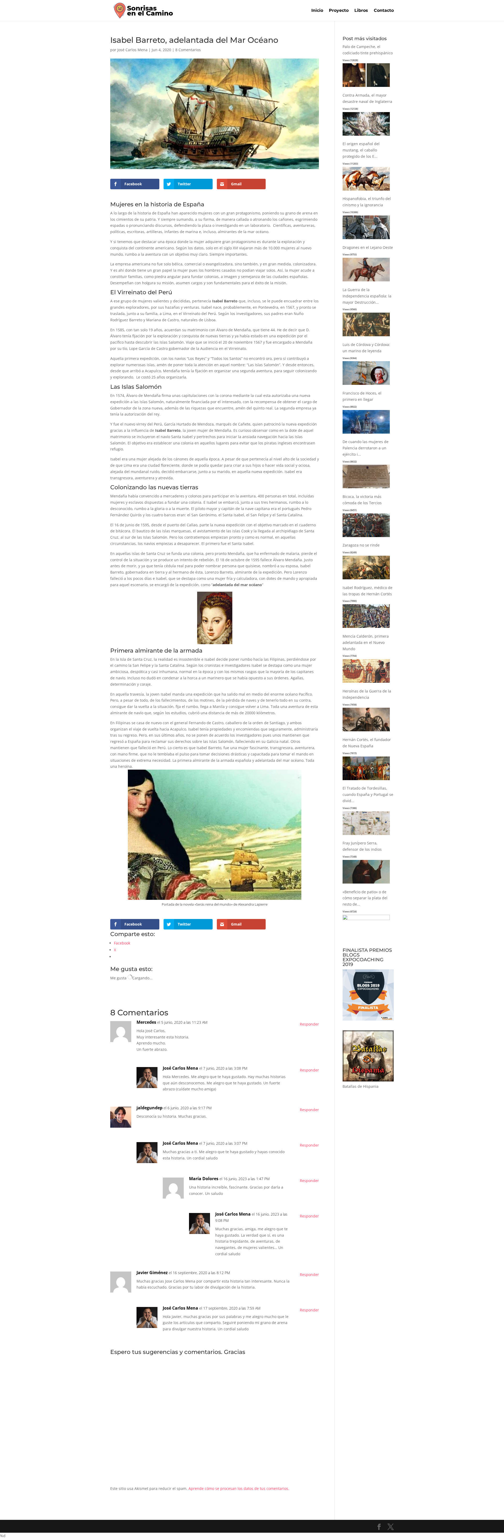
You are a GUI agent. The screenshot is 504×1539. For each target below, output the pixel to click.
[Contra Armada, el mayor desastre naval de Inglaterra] (366, 135)
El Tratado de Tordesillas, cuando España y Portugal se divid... (368, 794)
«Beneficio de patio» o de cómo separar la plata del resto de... (365, 898)
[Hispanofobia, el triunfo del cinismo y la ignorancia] (366, 239)
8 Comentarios (188, 49)
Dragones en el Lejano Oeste (368, 247)
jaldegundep (149, 1108)
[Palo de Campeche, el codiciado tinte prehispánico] (366, 87)
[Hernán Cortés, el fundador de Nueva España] (366, 780)
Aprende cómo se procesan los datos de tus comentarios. (238, 1488)
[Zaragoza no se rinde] (366, 579)
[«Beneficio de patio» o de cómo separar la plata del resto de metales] (366, 918)
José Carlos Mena (132, 49)
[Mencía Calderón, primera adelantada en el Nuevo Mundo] (366, 682)
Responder (309, 1024)
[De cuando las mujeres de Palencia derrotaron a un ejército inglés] (366, 488)
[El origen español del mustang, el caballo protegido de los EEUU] (366, 190)
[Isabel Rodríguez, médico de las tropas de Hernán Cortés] (366, 628)
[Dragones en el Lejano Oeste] (366, 281)
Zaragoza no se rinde (361, 545)
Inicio (317, 11)
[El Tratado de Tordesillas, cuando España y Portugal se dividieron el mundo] (366, 835)
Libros (361, 11)
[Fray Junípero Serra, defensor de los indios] (366, 883)
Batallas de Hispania (361, 1086)
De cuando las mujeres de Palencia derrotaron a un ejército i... (365, 448)
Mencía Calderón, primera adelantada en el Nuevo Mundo (366, 642)
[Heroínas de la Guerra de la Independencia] (366, 731)
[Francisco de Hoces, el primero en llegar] (366, 433)
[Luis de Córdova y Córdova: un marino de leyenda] (366, 384)
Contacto (384, 11)
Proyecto (339, 11)
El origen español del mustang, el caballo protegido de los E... (361, 150)
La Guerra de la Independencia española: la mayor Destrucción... (367, 296)
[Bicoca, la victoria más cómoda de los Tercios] (366, 537)
